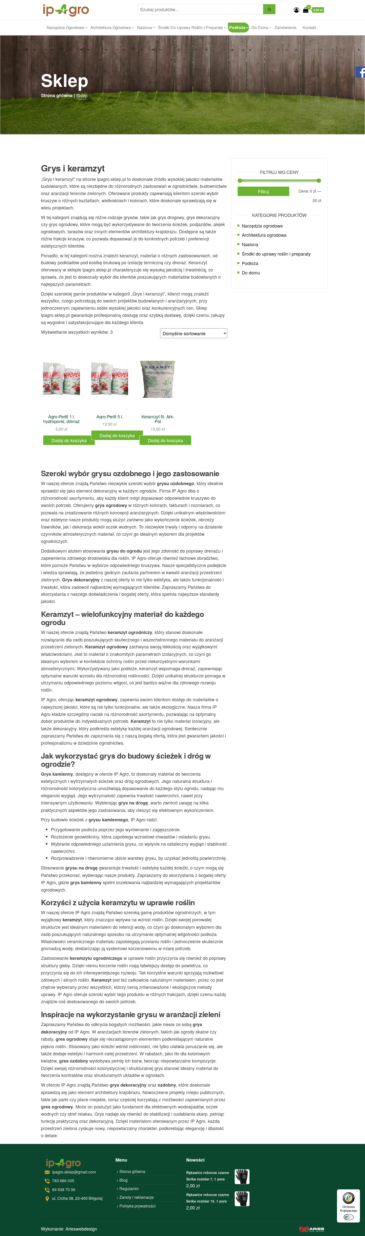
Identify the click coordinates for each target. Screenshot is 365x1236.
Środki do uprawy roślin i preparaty (190, 27)
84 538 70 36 (63, 1189)
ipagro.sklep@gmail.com (74, 1172)
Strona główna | (58, 95)
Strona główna (132, 1171)
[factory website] (311, 1228)
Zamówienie (285, 27)
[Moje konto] (296, 9)
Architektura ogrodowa (110, 27)
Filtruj (263, 191)
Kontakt (309, 27)
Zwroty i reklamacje (136, 1197)
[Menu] (357, 1192)
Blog (123, 1180)
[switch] (349, 1217)
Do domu (260, 27)
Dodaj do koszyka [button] (69, 440)
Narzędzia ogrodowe (65, 27)
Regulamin (129, 1188)
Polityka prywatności (137, 1206)
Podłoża (237, 27)
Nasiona (144, 27)
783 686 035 (63, 1180)
